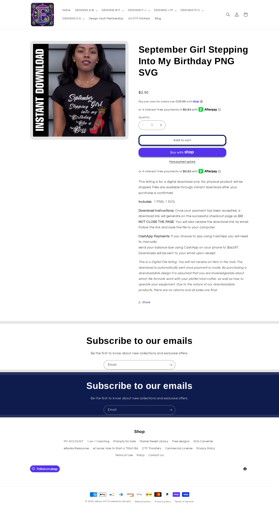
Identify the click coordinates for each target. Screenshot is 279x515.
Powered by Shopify (119, 501)
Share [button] (146, 302)
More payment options (182, 161)
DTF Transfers (151, 448)
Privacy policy (163, 502)
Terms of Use (124, 455)
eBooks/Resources (76, 448)
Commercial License (178, 448)
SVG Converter (203, 441)
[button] (86, 10)
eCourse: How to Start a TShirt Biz (115, 448)
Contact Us (156, 455)
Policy (141, 455)
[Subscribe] (170, 364)
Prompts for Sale (124, 441)
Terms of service (184, 502)
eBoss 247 (101, 501)
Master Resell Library (154, 441)
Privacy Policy (205, 448)
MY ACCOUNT (73, 441)
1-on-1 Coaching (98, 441)
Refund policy (143, 502)
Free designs (181, 441)
